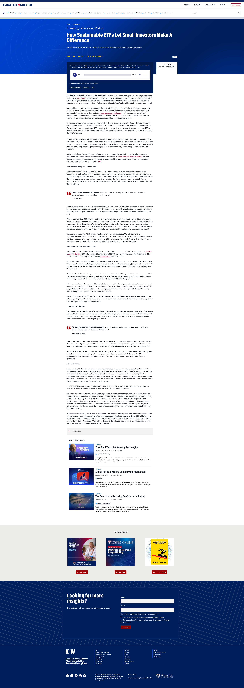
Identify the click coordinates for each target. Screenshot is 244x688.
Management (55, 13)
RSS (93, 87)
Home (68, 24)
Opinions (127, 657)
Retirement (146, 13)
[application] (110, 75)
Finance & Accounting (27, 13)
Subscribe (236, 5)
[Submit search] (239, 12)
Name (123, 597)
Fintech (138, 13)
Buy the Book (159, 572)
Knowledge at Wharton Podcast (85, 28)
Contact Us (157, 657)
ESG (118, 13)
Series (126, 654)
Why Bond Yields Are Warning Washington (116, 447)
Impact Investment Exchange (110, 113)
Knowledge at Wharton (107, 674)
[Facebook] (71, 675)
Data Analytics (88, 13)
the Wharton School (103, 678)
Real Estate (98, 13)
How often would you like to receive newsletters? (139, 614)
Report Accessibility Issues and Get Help (140, 678)
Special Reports (210, 5)
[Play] (75, 75)
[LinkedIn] (76, 675)
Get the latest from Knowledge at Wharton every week (143, 617)
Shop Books (157, 654)
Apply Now (81, 572)
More (171, 13)
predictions (81, 98)
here (99, 162)
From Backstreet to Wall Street (130, 157)
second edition (105, 256)
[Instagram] (84, 675)
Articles (186, 5)
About (155, 650)
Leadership (164, 13)
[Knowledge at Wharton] (17, 5)
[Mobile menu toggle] (3, 13)
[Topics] (7, 13)
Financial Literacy (127, 13)
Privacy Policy (132, 674)
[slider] (144, 75)
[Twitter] (67, 675)
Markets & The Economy (42, 13)
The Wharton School (160, 652)
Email (123, 606)
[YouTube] (80, 675)
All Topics (99, 663)
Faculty (127, 652)
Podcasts (197, 5)
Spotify (86, 87)
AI (17, 13)
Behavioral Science (76, 13)
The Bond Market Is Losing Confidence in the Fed (120, 496)
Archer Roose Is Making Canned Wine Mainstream (120, 472)
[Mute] (140, 75)
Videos (127, 663)
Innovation (155, 13)
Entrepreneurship (109, 13)
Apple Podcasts (76, 87)
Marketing (65, 13)
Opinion (222, 5)
